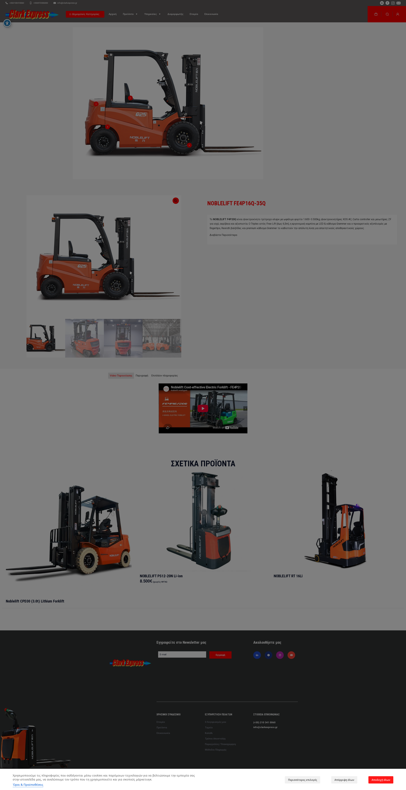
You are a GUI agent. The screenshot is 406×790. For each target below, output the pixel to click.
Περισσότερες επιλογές (302, 780)
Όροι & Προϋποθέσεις (28, 785)
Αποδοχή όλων (381, 780)
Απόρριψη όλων (344, 780)
